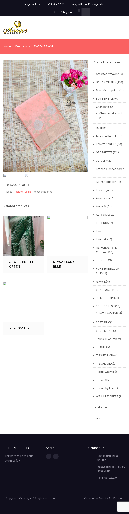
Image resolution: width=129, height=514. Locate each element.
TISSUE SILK (104, 363)
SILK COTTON (105, 298)
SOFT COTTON (105, 306)
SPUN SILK (103, 330)
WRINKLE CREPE (107, 396)
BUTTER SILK (105, 98)
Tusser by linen (105, 388)
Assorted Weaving (107, 74)
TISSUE (101, 347)
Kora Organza (104, 190)
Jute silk (101, 160)
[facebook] (48, 456)
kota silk (101, 206)
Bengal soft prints (107, 90)
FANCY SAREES (106, 144)
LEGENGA (102, 223)
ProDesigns (116, 498)
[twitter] (56, 456)
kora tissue (103, 198)
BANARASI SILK (106, 82)
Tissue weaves (105, 371)
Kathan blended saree (110, 169)
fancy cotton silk (106, 136)
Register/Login (22, 191)
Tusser (100, 380)
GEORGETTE (104, 152)
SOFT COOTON (108, 312)
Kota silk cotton (106, 214)
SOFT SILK (103, 322)
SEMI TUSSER (105, 289)
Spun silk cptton (106, 339)
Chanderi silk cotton (112, 113)
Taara (97, 417)
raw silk (101, 281)
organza (101, 260)
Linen (99, 231)
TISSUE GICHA (105, 355)
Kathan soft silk (106, 181)
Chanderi (102, 107)
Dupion (100, 127)
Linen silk (102, 239)
